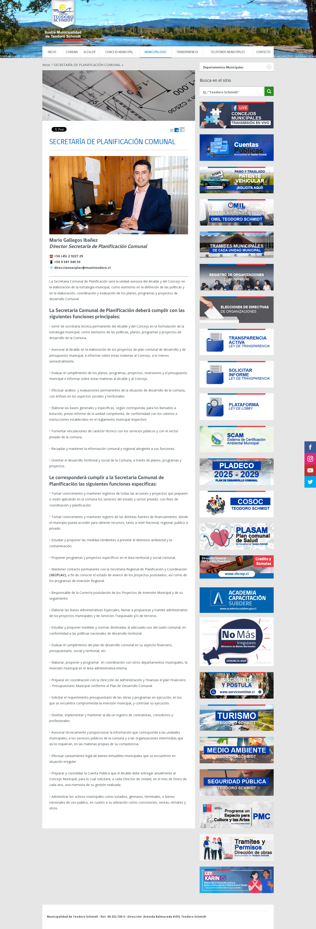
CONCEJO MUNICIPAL (119, 52)
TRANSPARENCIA (187, 52)
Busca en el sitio (215, 80)
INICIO (53, 52)
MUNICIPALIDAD (155, 52)
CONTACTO (263, 52)
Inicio (46, 65)
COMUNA (72, 52)
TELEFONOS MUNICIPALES (228, 52)
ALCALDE (90, 52)
